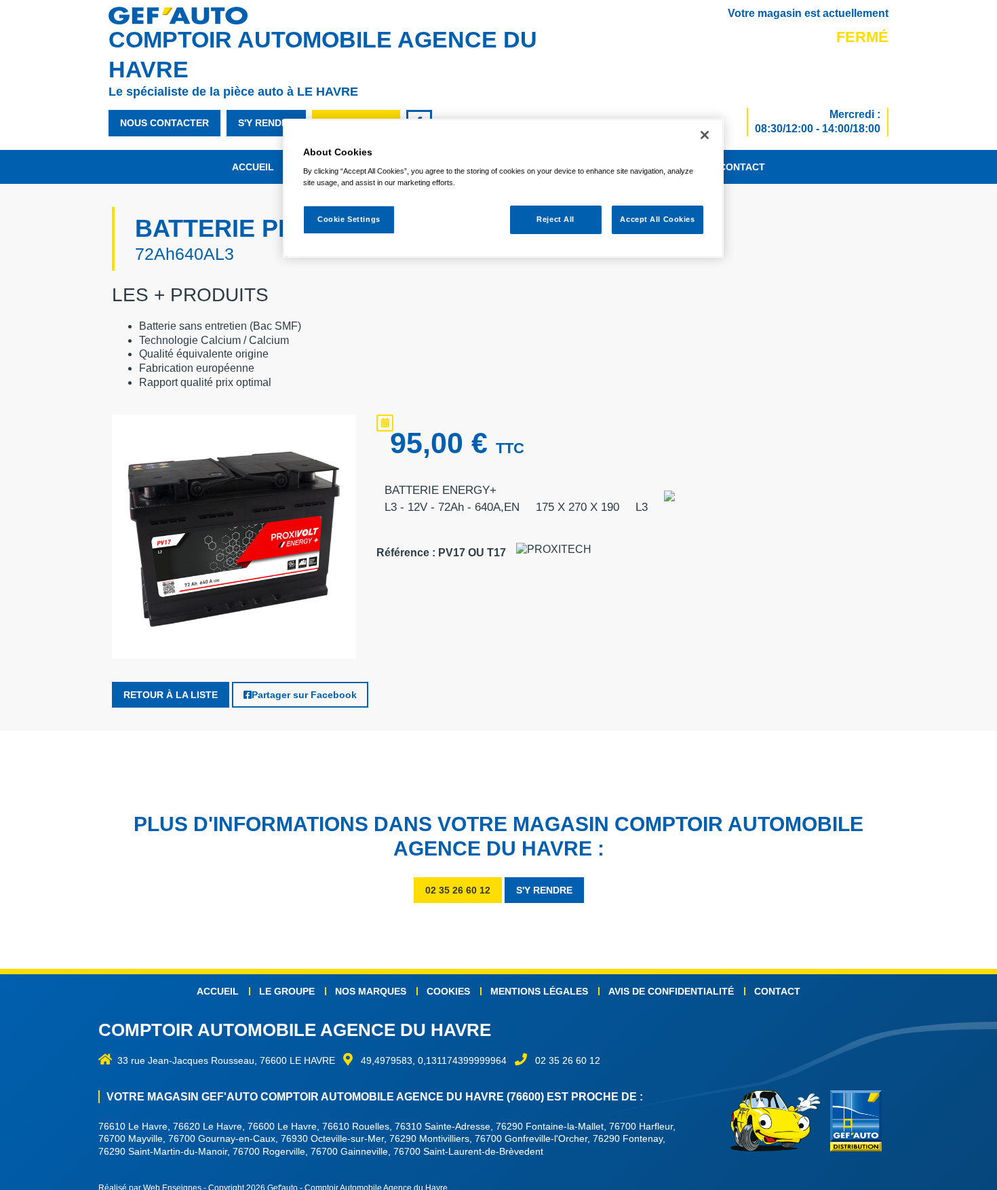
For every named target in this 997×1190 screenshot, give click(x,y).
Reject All (555, 220)
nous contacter (164, 122)
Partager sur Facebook (304, 694)
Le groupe (287, 991)
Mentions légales (539, 991)
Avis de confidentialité (671, 991)
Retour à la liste (170, 694)
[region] (503, 188)
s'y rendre (266, 122)
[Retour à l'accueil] (185, 15)
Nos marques (370, 991)
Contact (742, 166)
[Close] (705, 135)
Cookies (448, 991)
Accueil (253, 166)
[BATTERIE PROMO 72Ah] (234, 540)
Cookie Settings (348, 220)
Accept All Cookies (657, 220)
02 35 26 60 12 (457, 890)
